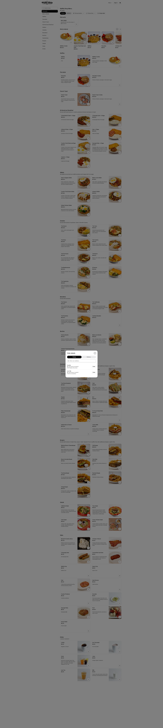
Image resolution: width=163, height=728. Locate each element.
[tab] (74, 357)
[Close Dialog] (95, 353)
